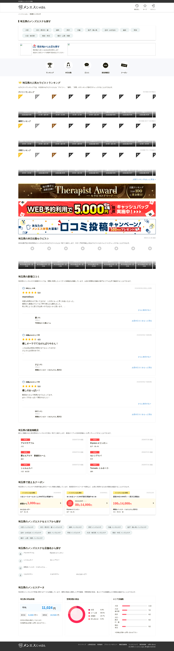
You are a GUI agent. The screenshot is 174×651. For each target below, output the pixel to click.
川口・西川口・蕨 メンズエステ (51, 527)
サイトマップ (82, 644)
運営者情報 (143, 644)
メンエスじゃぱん (23, 14)
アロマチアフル (29, 553)
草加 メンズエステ (73, 533)
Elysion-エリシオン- (73, 509)
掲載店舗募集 (123, 644)
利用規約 (100, 644)
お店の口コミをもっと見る (142, 321)
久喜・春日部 (30, 36)
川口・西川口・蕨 (42, 30)
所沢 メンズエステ (94, 527)
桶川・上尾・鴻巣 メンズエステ (32, 538)
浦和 (57, 30)
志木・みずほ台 (110, 30)
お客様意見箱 (92, 644)
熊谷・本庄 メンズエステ (121, 533)
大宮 (27, 30)
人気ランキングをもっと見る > (144, 179)
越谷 (124, 30)
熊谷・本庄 (46, 36)
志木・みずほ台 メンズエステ (31, 533)
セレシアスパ (54, 560)
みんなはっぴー (25, 509)
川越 (78, 30)
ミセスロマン (28, 574)
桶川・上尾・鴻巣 (64, 36)
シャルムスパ (28, 560)
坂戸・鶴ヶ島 (92, 30)
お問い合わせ (152, 644)
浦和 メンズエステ (75, 527)
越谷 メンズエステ (54, 533)
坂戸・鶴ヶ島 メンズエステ (136, 527)
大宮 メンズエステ (27, 527)
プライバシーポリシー (110, 644)
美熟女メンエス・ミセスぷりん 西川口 (125, 509)
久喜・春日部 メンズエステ (96, 533)
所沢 (68, 30)
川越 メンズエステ (114, 527)
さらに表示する (144, 310)
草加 (135, 30)
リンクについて (133, 644)
